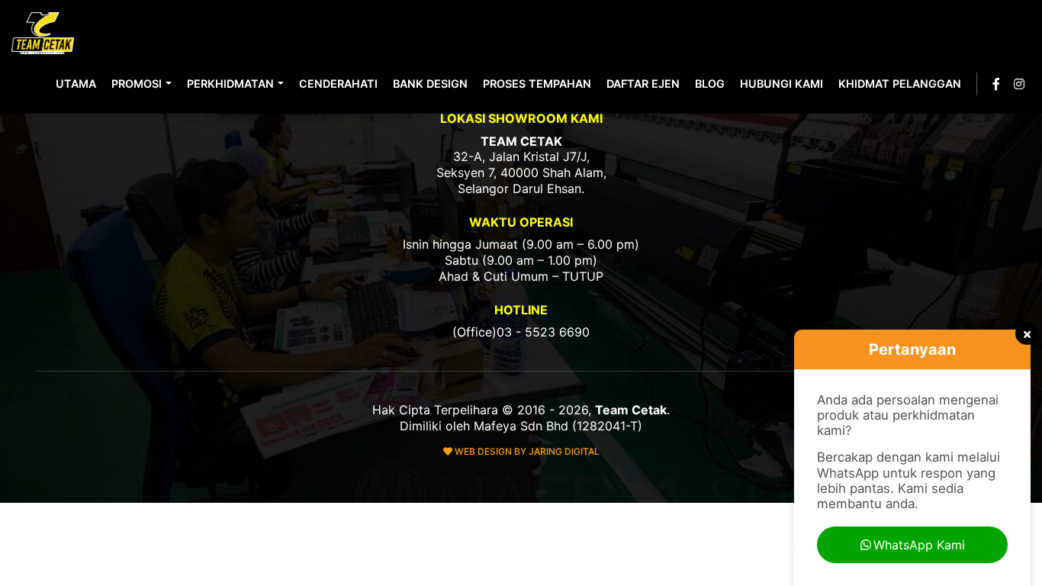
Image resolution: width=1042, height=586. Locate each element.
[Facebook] (996, 83)
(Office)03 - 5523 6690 (521, 332)
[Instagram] (1019, 83)
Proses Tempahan (537, 83)
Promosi (136, 83)
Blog (710, 83)
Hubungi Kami (781, 83)
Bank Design (430, 83)
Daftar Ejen (643, 83)
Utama (76, 83)
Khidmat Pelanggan (899, 83)
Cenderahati (338, 83)
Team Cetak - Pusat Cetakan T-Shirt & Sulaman (44, 33)
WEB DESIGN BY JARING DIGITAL (526, 451)
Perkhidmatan (230, 83)
